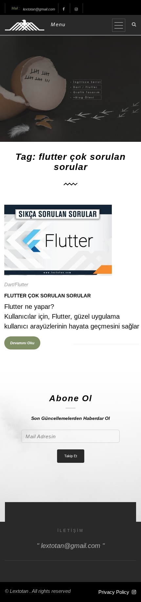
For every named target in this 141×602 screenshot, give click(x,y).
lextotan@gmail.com (39, 9)
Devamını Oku (22, 343)
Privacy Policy (113, 592)
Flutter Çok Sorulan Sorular (47, 295)
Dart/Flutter (16, 284)
